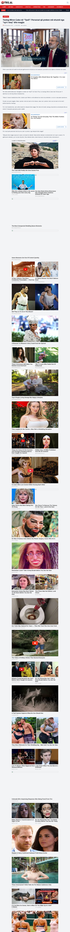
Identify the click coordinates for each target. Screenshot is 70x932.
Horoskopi (51, 6)
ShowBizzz (60, 6)
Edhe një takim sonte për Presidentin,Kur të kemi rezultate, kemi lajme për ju (25, 10)
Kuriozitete (19, 6)
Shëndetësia (36, 6)
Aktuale (10, 6)
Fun (44, 6)
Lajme (4, 6)
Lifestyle (28, 6)
